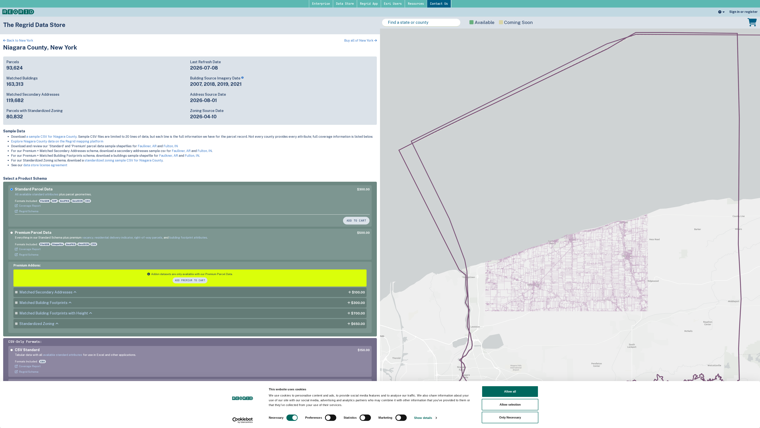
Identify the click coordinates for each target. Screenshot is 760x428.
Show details (423, 417)
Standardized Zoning (36, 324)
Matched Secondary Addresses (45, 292)
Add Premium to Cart (190, 280)
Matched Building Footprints (43, 303)
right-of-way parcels (148, 237)
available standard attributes (62, 354)
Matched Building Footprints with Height (53, 313)
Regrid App (369, 4)
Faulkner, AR (147, 146)
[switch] (330, 418)
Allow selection (510, 404)
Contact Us (439, 4)
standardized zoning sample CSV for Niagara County (124, 160)
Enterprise (321, 4)
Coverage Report (30, 205)
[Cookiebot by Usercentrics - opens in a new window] (242, 420)
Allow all (510, 391)
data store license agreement (45, 165)
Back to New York (19, 40)
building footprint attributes (188, 237)
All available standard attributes (36, 194)
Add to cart (356, 220)
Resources (416, 4)
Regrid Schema (28, 211)
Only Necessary (510, 417)
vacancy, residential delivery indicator (107, 237)
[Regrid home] (18, 11)
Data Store (345, 4)
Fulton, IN (170, 146)
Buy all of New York (359, 40)
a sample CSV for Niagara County (51, 137)
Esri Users (393, 4)
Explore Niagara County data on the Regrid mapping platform (57, 141)
